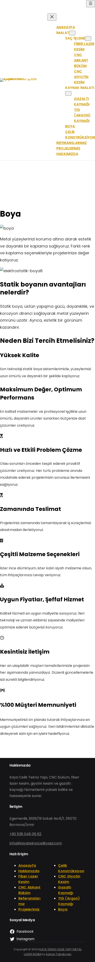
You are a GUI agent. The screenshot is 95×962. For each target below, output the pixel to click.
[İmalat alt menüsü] (72, 33)
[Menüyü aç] (90, 3)
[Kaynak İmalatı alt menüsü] (68, 93)
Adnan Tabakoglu (58, 954)
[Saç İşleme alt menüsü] (88, 38)
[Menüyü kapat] (52, 17)
